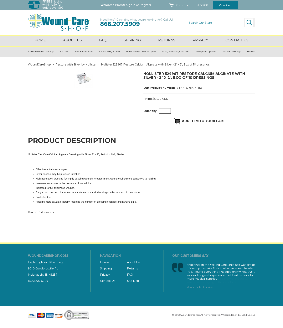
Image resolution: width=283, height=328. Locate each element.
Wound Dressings (231, 51)
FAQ (102, 40)
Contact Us (107, 281)
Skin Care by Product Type (141, 51)
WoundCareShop (39, 64)
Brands (251, 51)
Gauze (64, 51)
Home (40, 40)
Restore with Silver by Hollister (75, 64)
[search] (249, 22)
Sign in (130, 5)
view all (191, 287)
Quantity (150, 111)
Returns (166, 40)
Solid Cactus (248, 314)
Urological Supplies (205, 51)
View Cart (225, 5)
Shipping (132, 40)
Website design (229, 314)
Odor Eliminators (83, 51)
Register (145, 5)
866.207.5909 (120, 24)
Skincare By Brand (109, 51)
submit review (205, 287)
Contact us (237, 40)
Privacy (200, 40)
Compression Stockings (41, 51)
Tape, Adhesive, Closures (175, 51)
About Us (72, 40)
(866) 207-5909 (38, 281)
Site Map (133, 281)
